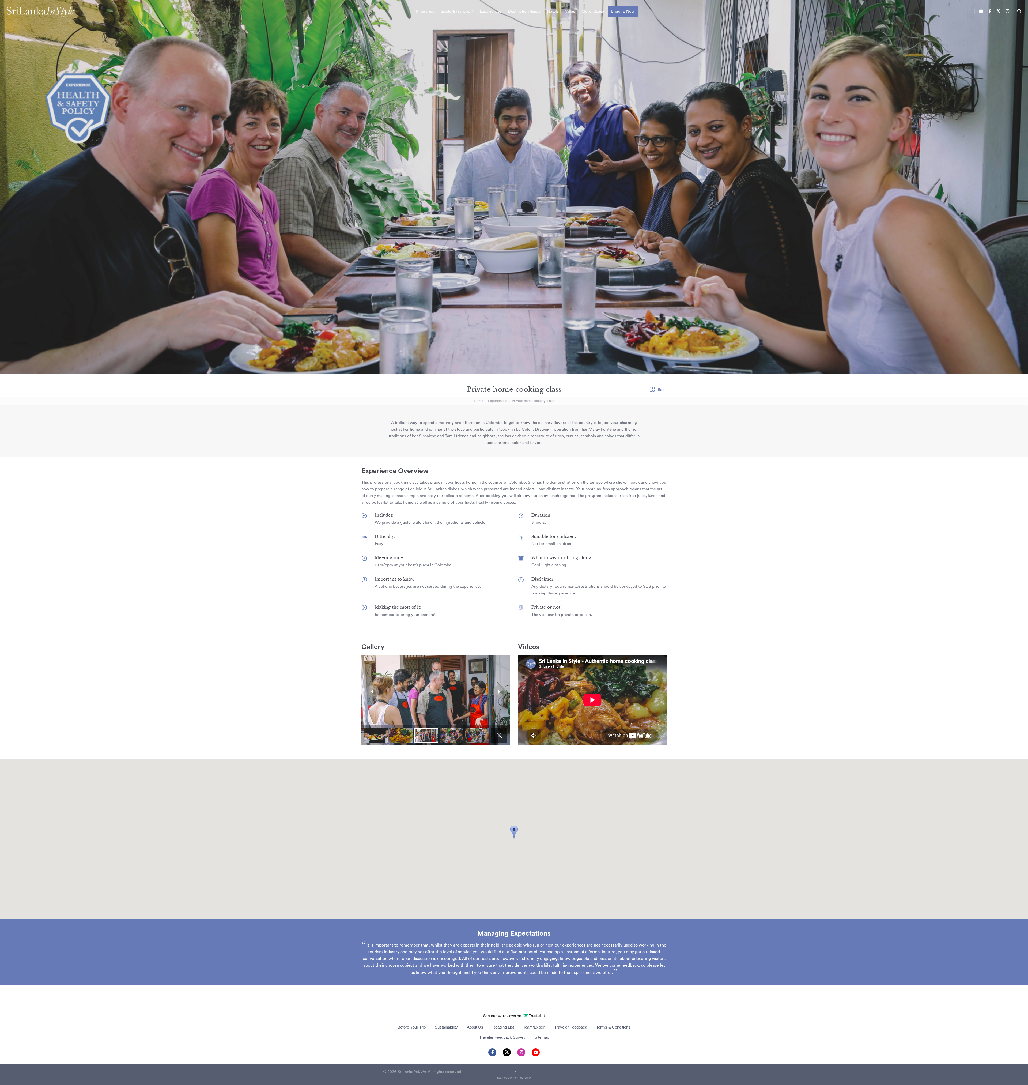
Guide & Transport (457, 11)
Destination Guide (524, 11)
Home (478, 400)
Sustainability (446, 1027)
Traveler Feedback (570, 1027)
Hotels (553, 11)
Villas (570, 11)
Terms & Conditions (613, 1027)
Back (662, 390)
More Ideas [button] (591, 11)
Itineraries (425, 11)
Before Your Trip (412, 1027)
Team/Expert (534, 1027)
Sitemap (542, 1037)
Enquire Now (623, 11)
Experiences (491, 11)
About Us (475, 1027)
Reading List (503, 1027)
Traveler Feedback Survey (502, 1037)
